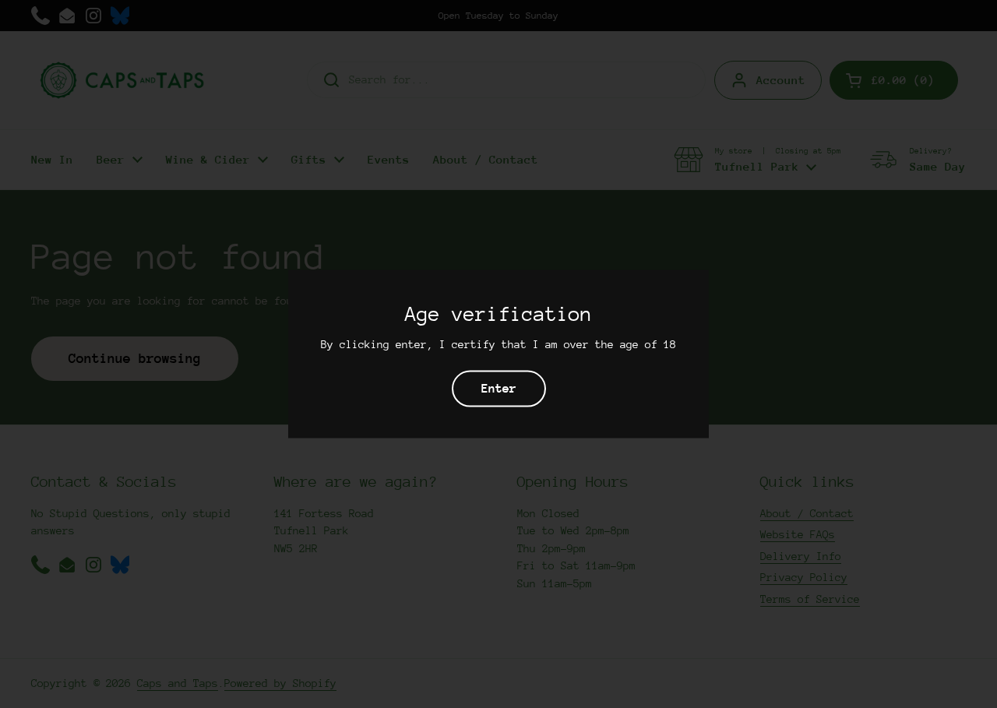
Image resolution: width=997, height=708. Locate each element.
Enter (498, 389)
